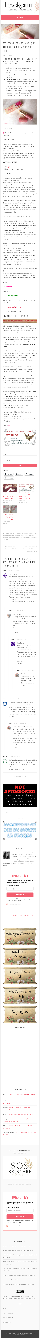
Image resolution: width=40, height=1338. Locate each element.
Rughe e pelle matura (24, 537)
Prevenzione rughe (14, 537)
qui (9, 167)
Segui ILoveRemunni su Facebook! (20, 916)
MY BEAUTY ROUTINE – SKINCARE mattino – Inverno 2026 (18, 1250)
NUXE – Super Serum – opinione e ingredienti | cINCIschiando (19, 1284)
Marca (4, 1032)
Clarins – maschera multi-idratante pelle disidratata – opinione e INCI (30, 549)
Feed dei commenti (8, 1317)
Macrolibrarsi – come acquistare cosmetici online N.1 (11, 548)
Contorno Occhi (33, 533)
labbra (28, 535)
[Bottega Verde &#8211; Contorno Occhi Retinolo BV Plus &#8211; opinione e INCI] (10, 509)
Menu (21, 17)
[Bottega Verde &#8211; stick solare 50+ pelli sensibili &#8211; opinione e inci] (26, 488)
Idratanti (23, 535)
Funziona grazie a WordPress (15, 1333)
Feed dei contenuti (8, 1313)
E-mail (5, 454)
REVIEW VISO (11, 533)
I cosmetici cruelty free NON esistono (12, 1280)
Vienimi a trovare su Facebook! (20, 1184)
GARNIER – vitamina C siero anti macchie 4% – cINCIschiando (19, 1275)
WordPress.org (7, 1322)
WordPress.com (20, 1335)
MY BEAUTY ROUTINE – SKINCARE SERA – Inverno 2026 (23, 1114)
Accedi (4, 1308)
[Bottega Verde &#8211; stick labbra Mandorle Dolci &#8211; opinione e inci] (10, 488)
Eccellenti (5, 535)
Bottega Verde (24, 533)
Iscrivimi (7, 460)
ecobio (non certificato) (14, 535)
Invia (20, 465)
